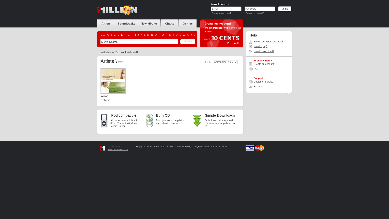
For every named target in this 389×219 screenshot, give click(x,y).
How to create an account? (268, 41)
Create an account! (221, 13)
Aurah (104, 96)
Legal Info (147, 146)
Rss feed (258, 86)
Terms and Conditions (164, 146)
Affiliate (214, 146)
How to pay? (260, 46)
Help (138, 146)
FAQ (256, 69)
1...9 (102, 34)
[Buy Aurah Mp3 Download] (113, 81)
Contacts (223, 146)
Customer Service (263, 81)
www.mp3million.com (118, 149)
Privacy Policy (184, 146)
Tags (117, 52)
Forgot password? (255, 13)
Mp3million (105, 52)
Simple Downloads (220, 115)
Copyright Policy (201, 146)
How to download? (264, 51)
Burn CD (163, 115)
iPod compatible (123, 115)
